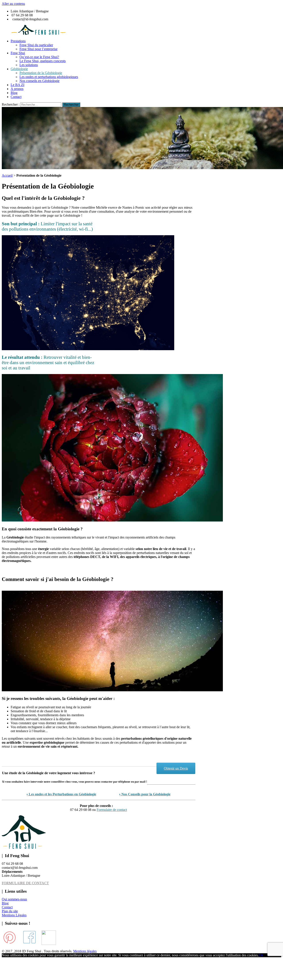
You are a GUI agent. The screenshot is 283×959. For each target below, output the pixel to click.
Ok (261, 955)
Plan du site (10, 911)
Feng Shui (18, 53)
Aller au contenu (13, 4)
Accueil (7, 175)
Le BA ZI (17, 85)
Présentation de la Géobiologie (40, 73)
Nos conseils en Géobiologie (39, 81)
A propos (17, 89)
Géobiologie (19, 69)
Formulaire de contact (112, 810)
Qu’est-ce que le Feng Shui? (39, 57)
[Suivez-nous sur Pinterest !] (9, 944)
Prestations (18, 41)
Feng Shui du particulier (36, 45)
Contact (16, 97)
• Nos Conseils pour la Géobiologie (144, 794)
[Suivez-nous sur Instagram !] (49, 944)
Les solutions (28, 65)
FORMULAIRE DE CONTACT (25, 883)
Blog (14, 93)
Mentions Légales (14, 915)
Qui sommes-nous (14, 899)
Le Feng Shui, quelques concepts (42, 61)
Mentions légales (85, 951)
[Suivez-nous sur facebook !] (29, 944)
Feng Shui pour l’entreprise (38, 49)
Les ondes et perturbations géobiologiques (48, 77)
